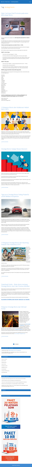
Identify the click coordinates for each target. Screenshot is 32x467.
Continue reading (4, 142)
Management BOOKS (4, 365)
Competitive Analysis (18, 329)
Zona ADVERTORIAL (4, 372)
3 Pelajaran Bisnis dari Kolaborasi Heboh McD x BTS (15, 108)
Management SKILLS (4, 367)
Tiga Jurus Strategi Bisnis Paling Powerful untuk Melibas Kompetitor (15, 195)
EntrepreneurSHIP (4, 362)
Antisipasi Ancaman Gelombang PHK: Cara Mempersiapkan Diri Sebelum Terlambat (13, 383)
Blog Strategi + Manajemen (9, 1)
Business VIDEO (4, 360)
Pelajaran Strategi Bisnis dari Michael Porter (13, 308)
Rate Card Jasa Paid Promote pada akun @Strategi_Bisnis (14, 14)
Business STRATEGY (4, 359)
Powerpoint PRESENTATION (5, 370)
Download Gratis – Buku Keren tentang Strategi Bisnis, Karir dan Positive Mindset (15, 285)
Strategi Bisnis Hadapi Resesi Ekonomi (14, 149)
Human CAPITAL (4, 364)
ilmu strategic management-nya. (20, 333)
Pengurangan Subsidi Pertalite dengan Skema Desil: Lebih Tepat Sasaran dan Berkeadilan (14, 378)
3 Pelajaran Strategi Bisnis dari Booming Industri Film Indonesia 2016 (15, 244)
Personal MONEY (4, 369)
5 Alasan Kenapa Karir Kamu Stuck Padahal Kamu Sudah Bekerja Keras (11, 380)
